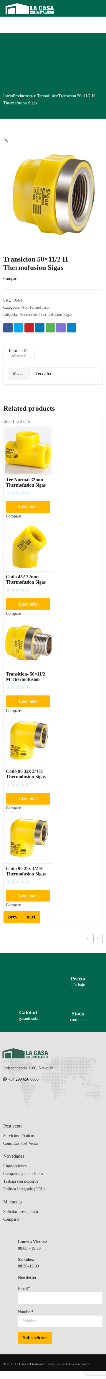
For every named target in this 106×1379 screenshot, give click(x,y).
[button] (5, 140)
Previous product (87, 938)
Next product (98, 938)
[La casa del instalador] (29, 8)
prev (12, 916)
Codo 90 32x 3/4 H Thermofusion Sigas (26, 774)
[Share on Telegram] (71, 327)
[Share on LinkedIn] (39, 327)
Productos (21, 96)
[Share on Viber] (61, 327)
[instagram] (29, 1097)
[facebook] (17, 1097)
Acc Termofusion (43, 96)
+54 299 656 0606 (23, 1079)
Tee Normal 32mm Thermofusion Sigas (26, 482)
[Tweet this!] (18, 327)
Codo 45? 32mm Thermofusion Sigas (26, 579)
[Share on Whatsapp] (50, 327)
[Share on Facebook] (8, 327)
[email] (5, 1097)
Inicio (8, 96)
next (31, 916)
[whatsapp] (41, 1097)
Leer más (28, 506)
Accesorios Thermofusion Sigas (45, 314)
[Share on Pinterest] (29, 327)
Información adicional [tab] (19, 353)
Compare (10, 278)
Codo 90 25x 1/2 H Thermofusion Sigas (26, 871)
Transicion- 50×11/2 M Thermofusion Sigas (25, 679)
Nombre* (26, 1312)
